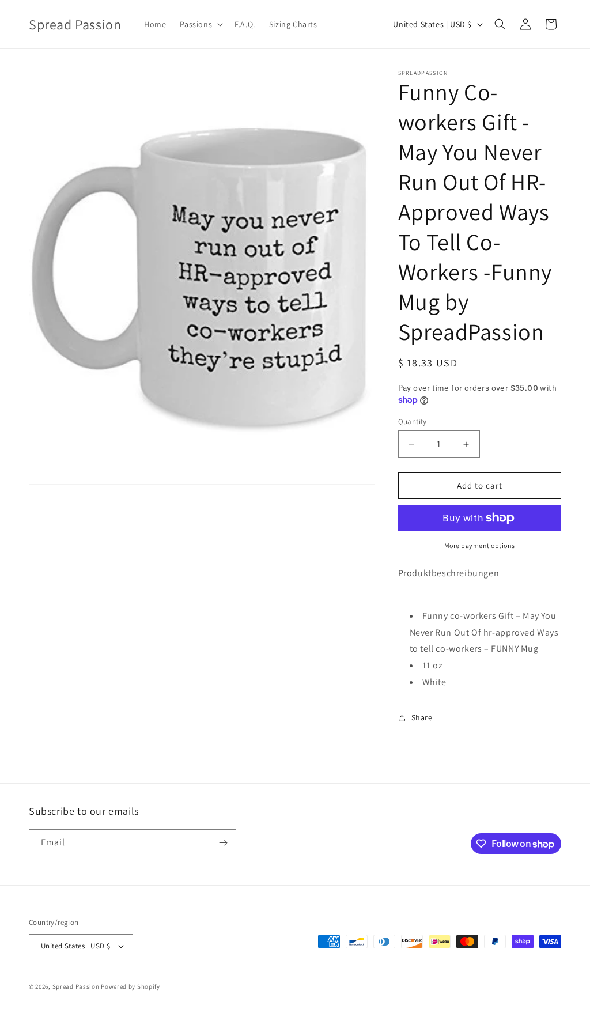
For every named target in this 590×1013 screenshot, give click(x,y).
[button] (200, 24)
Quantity (412, 421)
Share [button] (422, 717)
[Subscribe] (223, 842)
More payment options (479, 545)
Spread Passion (76, 986)
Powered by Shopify (130, 986)
